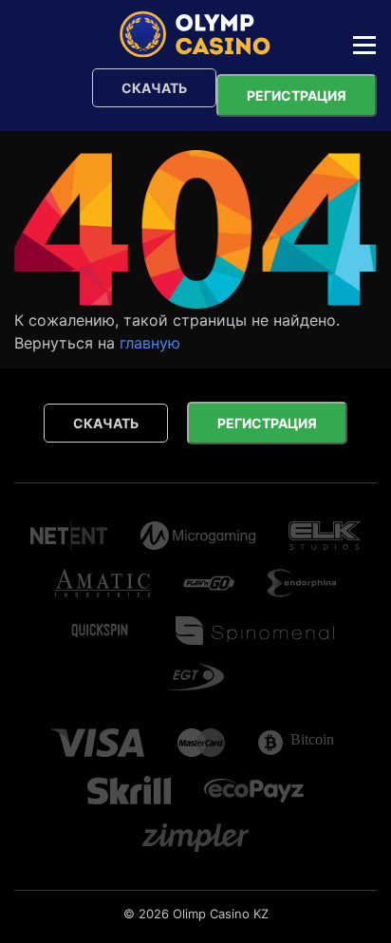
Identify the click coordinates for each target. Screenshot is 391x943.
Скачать (154, 88)
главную (150, 342)
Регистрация (296, 95)
